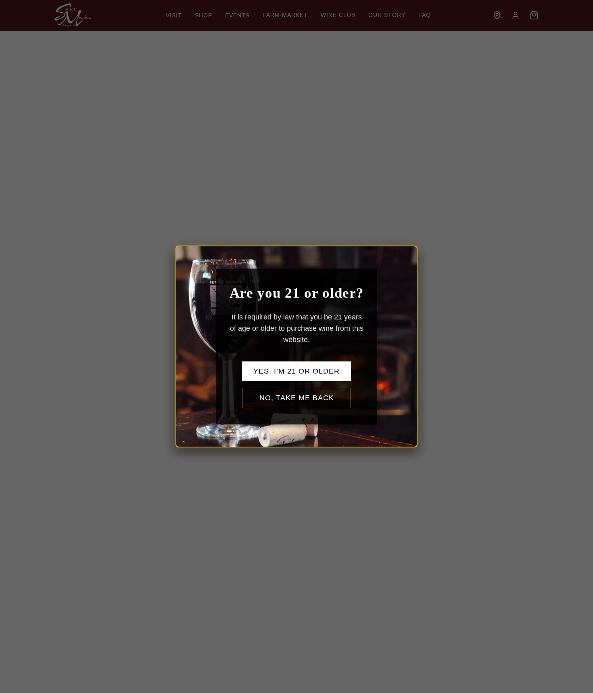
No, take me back (296, 398)
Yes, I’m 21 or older (296, 371)
